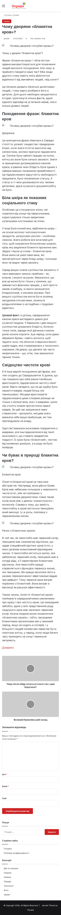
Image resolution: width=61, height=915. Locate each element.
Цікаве (7, 894)
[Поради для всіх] (18, 6)
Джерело (8, 647)
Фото (6, 890)
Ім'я (4, 774)
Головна (8, 849)
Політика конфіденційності (16, 853)
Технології (8, 886)
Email (5, 786)
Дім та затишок (11, 868)
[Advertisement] (30, 43)
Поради (7, 881)
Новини (7, 877)
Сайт (4, 798)
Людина (7, 873)
